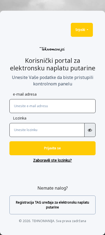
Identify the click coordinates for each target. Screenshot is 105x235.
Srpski (80, 29)
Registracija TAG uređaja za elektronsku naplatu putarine (52, 204)
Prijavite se (52, 148)
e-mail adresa (25, 94)
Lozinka (19, 118)
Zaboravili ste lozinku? (52, 160)
